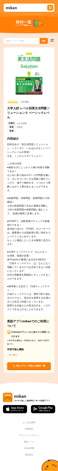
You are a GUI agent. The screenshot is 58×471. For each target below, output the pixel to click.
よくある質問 (29, 422)
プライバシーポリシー (29, 435)
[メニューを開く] (50, 8)
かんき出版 (22, 123)
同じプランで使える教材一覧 (30, 365)
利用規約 (29, 428)
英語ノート (29, 441)
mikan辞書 (29, 448)
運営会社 (29, 454)
